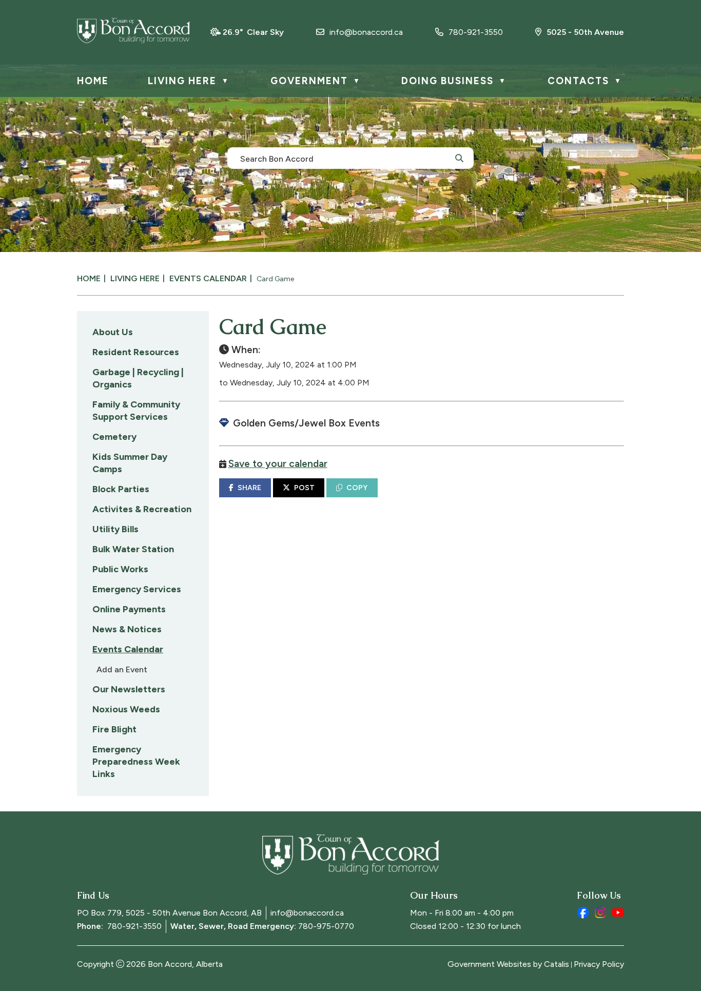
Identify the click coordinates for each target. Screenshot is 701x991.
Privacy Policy (599, 964)
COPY (356, 487)
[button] (459, 157)
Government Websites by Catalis (508, 964)
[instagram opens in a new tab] (600, 912)
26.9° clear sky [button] (253, 32)
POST (304, 487)
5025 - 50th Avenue (585, 32)
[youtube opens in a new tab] (618, 912)
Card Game (275, 279)
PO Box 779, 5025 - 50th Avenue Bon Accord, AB (169, 913)
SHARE (249, 487)
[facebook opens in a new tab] (583, 912)
